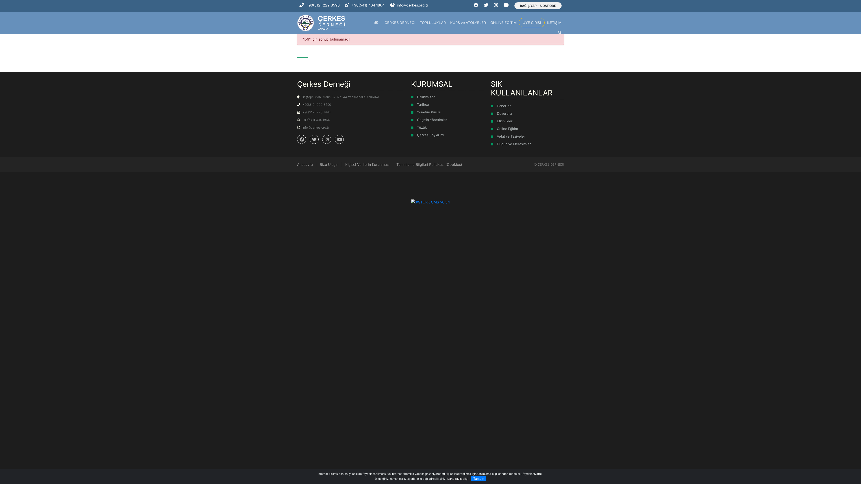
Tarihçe (423, 104)
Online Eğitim (507, 129)
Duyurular (505, 113)
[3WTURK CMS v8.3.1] (430, 201)
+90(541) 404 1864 (368, 5)
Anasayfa (305, 164)
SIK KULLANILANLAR (521, 88)
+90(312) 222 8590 (323, 5)
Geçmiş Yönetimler (432, 120)
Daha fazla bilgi (457, 478)
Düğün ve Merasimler (514, 144)
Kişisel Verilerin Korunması (367, 164)
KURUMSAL (431, 84)
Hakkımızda (426, 97)
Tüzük (422, 127)
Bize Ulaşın (329, 164)
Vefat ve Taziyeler (511, 136)
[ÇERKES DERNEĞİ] (321, 22)
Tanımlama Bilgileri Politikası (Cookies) (429, 164)
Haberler (504, 106)
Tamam (478, 478)
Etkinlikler (505, 121)
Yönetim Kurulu (429, 112)
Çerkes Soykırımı (430, 135)
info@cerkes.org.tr (412, 5)
